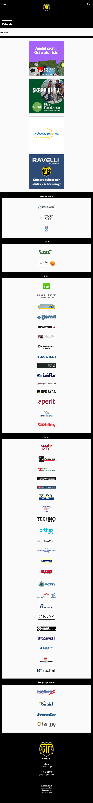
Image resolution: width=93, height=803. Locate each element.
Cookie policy (46, 790)
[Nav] (4, 4)
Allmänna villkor (46, 786)
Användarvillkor (46, 788)
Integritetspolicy (46, 792)
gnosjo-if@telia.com (46, 774)
